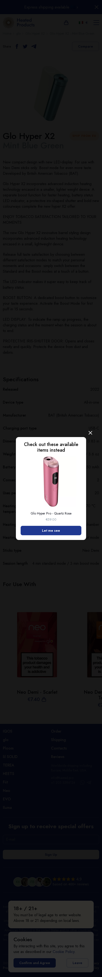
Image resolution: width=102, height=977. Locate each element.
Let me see (51, 530)
